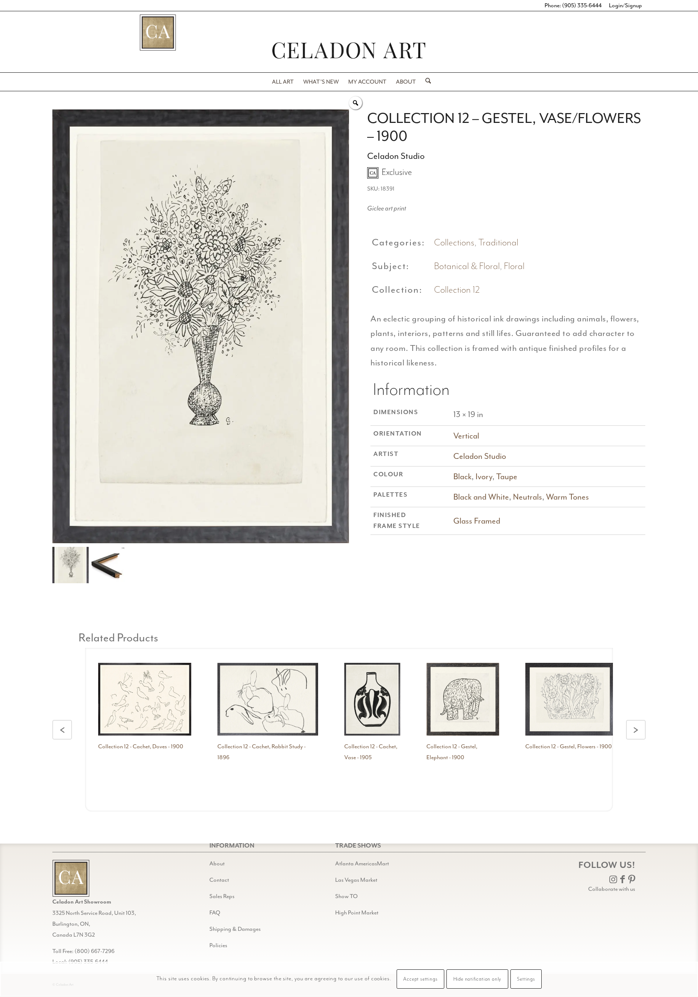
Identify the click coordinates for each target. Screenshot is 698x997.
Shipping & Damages (235, 929)
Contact (219, 880)
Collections (454, 242)
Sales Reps (221, 896)
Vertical (466, 436)
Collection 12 (457, 290)
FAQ (214, 912)
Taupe (506, 476)
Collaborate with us (611, 889)
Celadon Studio (479, 456)
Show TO (346, 896)
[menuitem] (282, 82)
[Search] (426, 82)
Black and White (481, 497)
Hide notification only (477, 979)
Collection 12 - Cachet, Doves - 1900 (140, 746)
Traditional (498, 242)
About (217, 863)
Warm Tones (567, 497)
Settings (526, 979)
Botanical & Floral (467, 266)
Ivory (484, 476)
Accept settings (420, 979)
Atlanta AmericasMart (362, 863)
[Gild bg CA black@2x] (70, 878)
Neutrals (527, 497)
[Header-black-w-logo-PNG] (349, 50)
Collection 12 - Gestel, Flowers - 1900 (568, 746)
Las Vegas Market (356, 880)
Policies (218, 945)
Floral (514, 266)
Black (462, 476)
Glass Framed (476, 521)
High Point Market (356, 912)
